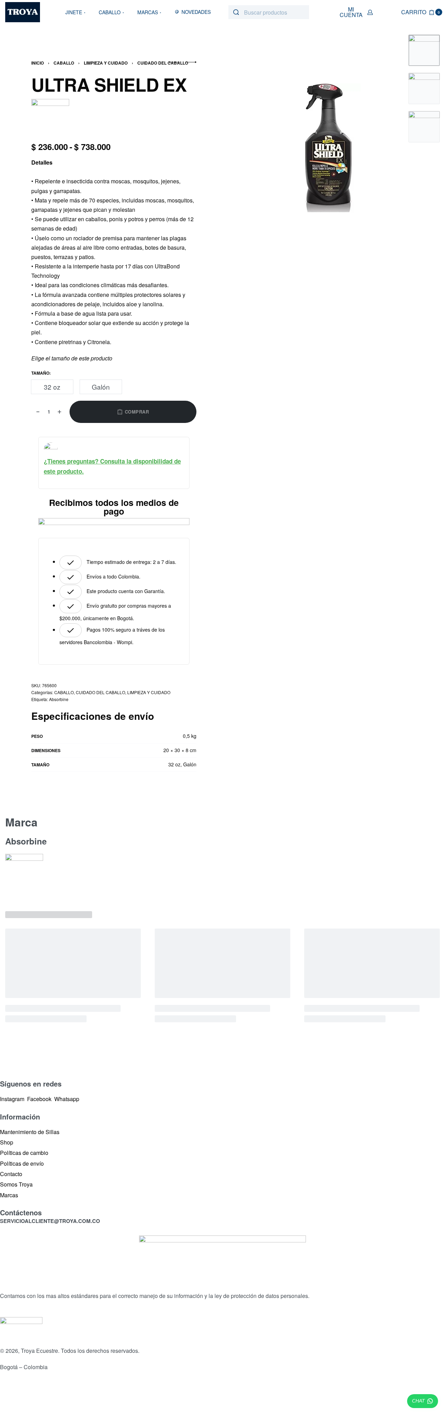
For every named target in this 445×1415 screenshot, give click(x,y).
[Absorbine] (50, 117)
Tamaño (40, 373)
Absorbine (58, 699)
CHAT (418, 1401)
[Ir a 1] (424, 50)
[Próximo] (382, 147)
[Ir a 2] (424, 88)
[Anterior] (271, 147)
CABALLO (64, 63)
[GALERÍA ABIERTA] (327, 147)
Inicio (37, 63)
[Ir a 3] (424, 126)
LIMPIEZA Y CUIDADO (106, 63)
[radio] (52, 387)
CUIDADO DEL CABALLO (162, 63)
